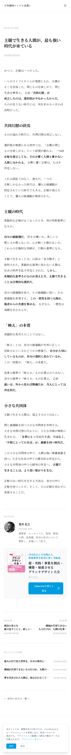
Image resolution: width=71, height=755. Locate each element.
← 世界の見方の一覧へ (17, 698)
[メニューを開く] (65, 5)
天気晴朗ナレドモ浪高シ (17, 5)
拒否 (23, 746)
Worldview (11, 28)
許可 (11, 746)
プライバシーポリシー (32, 739)
